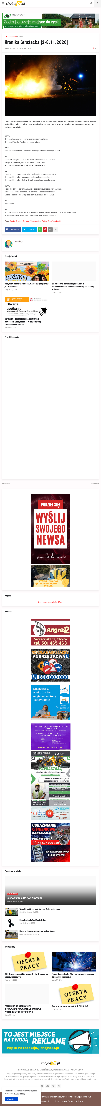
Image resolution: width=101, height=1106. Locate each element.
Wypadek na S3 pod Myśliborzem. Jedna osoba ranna (39, 909)
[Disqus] (50, 375)
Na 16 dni (59, 602)
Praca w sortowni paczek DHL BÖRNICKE (70, 1006)
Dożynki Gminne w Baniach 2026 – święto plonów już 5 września (27, 285)
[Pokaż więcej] (55, 229)
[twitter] (53, 1086)
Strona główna (11, 36)
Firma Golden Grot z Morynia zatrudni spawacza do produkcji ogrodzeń (73, 975)
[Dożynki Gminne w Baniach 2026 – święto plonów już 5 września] (27, 271)
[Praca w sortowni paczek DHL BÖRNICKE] (74, 994)
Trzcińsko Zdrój (54, 221)
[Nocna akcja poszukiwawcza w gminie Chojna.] (11, 934)
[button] (3, 3)
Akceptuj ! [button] (11, 1099)
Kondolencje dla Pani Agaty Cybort (32, 920)
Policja (44, 221)
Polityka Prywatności (41, 1101)
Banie (21, 36)
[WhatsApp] (40, 229)
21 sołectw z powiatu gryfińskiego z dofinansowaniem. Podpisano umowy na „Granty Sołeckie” (73, 286)
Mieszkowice (35, 221)
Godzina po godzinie (46, 602)
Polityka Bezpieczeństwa (63, 1101)
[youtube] (47, 1086)
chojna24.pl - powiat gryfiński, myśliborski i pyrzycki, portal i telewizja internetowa (58, 1097)
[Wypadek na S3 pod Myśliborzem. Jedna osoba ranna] (11, 912)
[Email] (50, 229)
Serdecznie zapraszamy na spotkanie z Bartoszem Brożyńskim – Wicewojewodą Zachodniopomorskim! (23, 321)
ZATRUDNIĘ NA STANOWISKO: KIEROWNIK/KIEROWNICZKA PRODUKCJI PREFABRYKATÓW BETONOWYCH (23, 1009)
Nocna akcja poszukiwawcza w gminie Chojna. (37, 931)
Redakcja (79, 1101)
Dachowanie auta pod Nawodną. (25, 898)
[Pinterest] (45, 229)
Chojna (19, 221)
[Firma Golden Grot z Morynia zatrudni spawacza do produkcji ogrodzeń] (74, 962)
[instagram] (59, 1086)
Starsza (94, 484)
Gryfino (26, 221)
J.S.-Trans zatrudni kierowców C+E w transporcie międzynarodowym (26, 975)
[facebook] (42, 1086)
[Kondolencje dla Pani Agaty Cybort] (11, 923)
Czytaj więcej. (19, 1093)
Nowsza (6, 484)
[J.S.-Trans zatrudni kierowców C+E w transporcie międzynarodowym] (27, 962)
